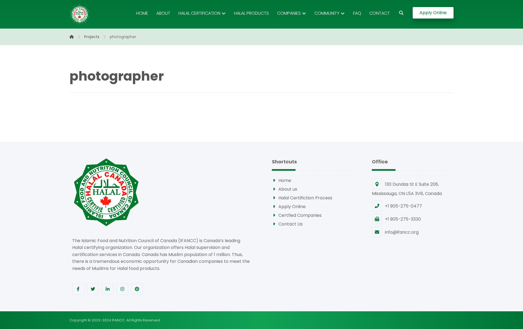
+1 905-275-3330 (403, 219)
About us (287, 189)
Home (284, 180)
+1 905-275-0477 (403, 206)
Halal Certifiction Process (305, 198)
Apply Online (292, 206)
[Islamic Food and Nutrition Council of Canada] (79, 14)
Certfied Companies (300, 215)
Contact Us (290, 224)
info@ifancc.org (402, 232)
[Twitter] (93, 289)
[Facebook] (78, 289)
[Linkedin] (108, 289)
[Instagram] (122, 289)
